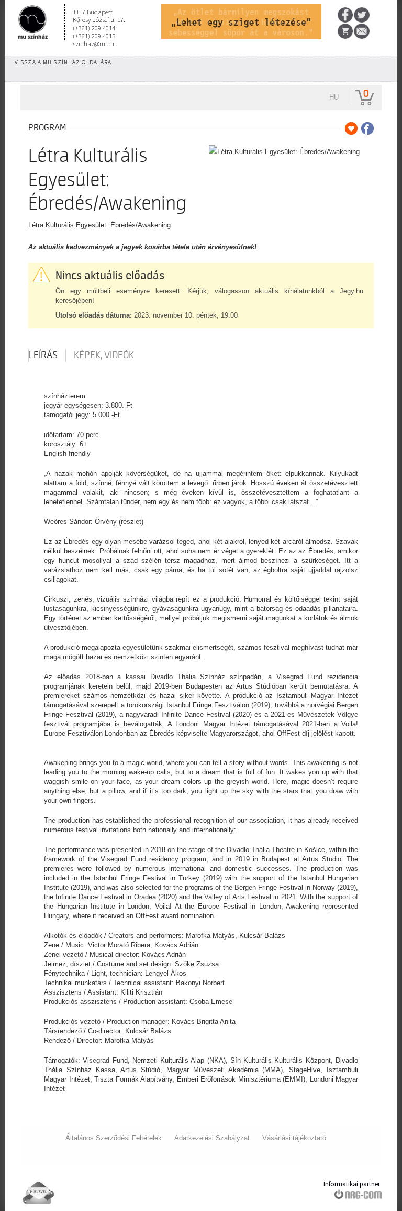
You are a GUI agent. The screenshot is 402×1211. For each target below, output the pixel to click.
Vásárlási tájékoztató (294, 1138)
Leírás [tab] (43, 355)
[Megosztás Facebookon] (367, 128)
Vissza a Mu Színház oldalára (63, 62)
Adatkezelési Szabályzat (212, 1138)
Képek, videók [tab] (104, 355)
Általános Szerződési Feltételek (113, 1138)
